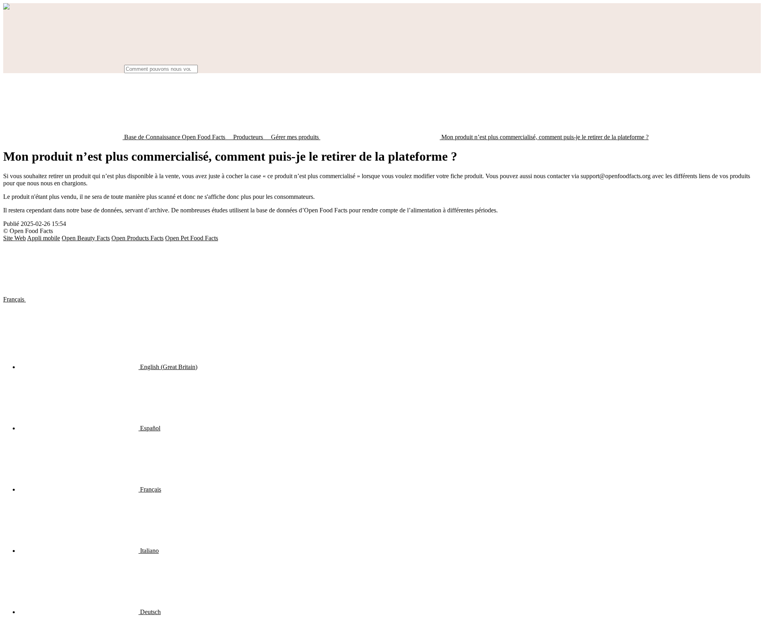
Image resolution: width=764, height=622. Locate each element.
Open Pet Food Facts (191, 238)
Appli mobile (43, 238)
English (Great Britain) (167, 366)
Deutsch (149, 611)
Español (149, 428)
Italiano (148, 550)
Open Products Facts (137, 238)
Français (14, 299)
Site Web (14, 238)
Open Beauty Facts (86, 238)
